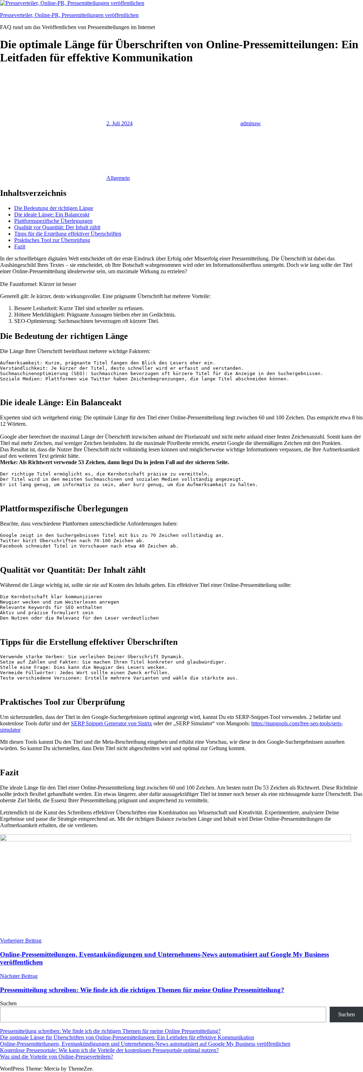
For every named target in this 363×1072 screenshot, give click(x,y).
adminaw (250, 123)
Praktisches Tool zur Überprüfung (52, 240)
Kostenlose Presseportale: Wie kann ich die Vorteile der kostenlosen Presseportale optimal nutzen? (109, 1050)
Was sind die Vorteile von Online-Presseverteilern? (56, 1057)
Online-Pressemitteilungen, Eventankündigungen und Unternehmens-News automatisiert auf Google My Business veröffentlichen (145, 1044)
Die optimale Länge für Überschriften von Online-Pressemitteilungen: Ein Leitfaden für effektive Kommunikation (127, 1037)
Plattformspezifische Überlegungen (53, 221)
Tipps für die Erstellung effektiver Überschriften (67, 234)
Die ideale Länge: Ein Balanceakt (51, 214)
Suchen (8, 1003)
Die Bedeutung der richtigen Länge (53, 208)
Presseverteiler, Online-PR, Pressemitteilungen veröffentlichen (69, 15)
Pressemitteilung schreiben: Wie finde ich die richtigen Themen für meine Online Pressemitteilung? (110, 1031)
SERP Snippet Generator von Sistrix (111, 723)
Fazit (19, 246)
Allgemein (118, 178)
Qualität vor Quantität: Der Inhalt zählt (57, 227)
